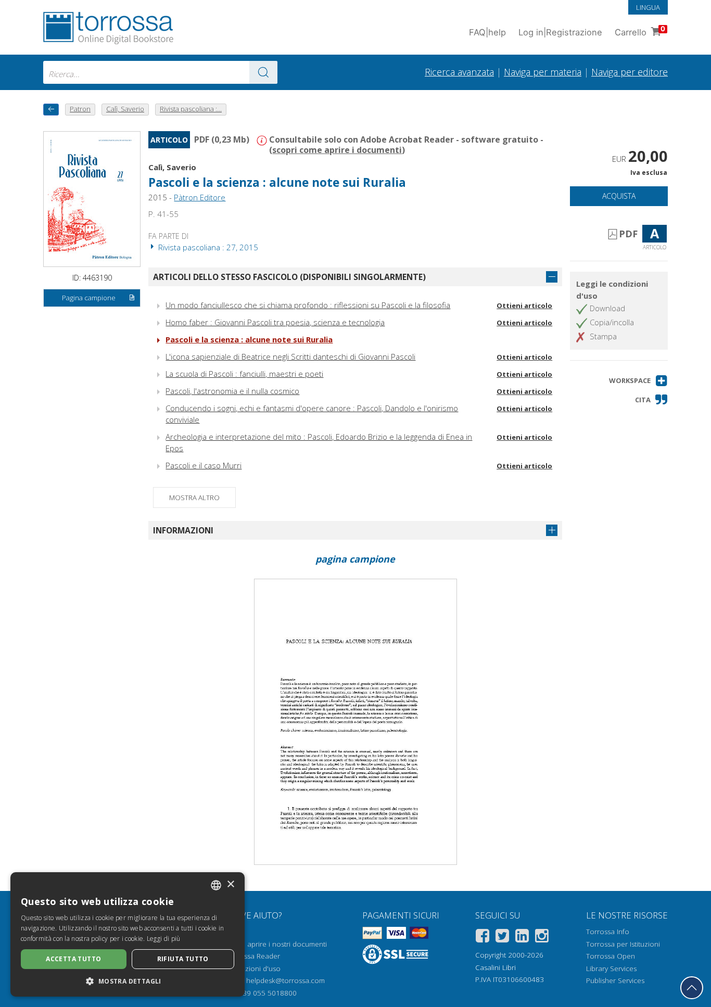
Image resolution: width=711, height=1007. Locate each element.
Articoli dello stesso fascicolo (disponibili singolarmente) (289, 277)
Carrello (640, 30)
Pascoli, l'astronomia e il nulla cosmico (232, 391)
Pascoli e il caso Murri (204, 465)
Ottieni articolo (524, 305)
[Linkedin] (522, 937)
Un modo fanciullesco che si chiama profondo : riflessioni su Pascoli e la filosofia (308, 305)
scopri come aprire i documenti (337, 150)
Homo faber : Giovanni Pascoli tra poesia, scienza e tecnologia (275, 322)
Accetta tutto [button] (73, 958)
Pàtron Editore (199, 197)
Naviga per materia (542, 72)
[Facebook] (482, 937)
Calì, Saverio (172, 167)
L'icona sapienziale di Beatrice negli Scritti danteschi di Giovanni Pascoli (290, 356)
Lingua (648, 7)
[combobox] (160, 72)
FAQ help (487, 32)
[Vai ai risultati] (263, 72)
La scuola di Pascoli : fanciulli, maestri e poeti (244, 373)
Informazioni (183, 530)
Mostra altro (194, 497)
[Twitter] (502, 937)
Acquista (619, 196)
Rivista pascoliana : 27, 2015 (207, 247)
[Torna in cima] (691, 987)
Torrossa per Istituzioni (623, 944)
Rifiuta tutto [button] (183, 958)
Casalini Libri (495, 967)
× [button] (230, 884)
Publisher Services (615, 980)
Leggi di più (164, 938)
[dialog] (127, 934)
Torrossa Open (610, 956)
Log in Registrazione (560, 32)
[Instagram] (542, 937)
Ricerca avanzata (459, 72)
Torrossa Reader (253, 956)
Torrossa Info (607, 931)
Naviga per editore (629, 72)
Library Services (611, 968)
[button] (638, 380)
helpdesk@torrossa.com (285, 980)
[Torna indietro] (51, 110)
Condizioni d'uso (253, 968)
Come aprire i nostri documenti (276, 944)
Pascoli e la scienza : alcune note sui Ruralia (249, 339)
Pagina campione (89, 297)
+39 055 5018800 (268, 993)
